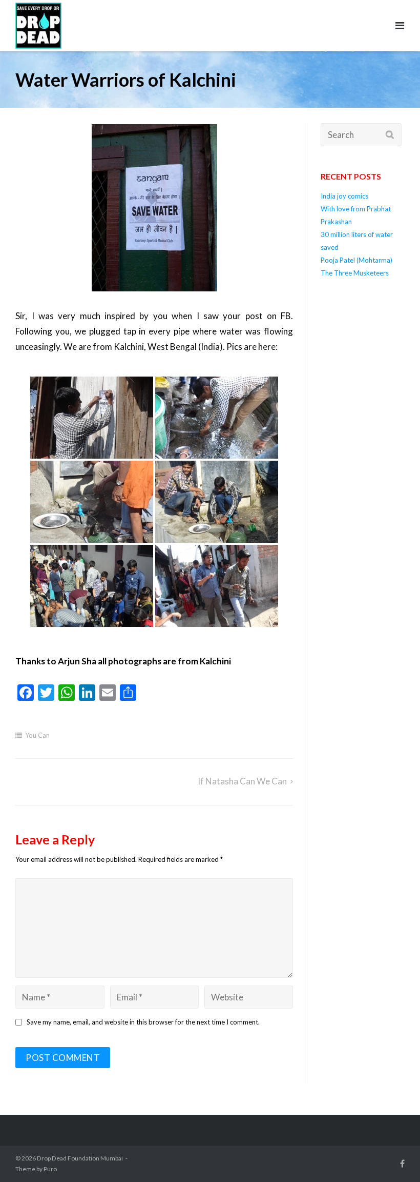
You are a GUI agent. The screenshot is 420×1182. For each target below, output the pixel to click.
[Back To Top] (391, 1153)
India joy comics (344, 196)
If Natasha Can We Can (242, 781)
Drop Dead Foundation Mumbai (80, 1158)
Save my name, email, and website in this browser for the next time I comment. (143, 1022)
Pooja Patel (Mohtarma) (356, 260)
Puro (50, 1169)
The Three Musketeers (355, 273)
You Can (37, 735)
